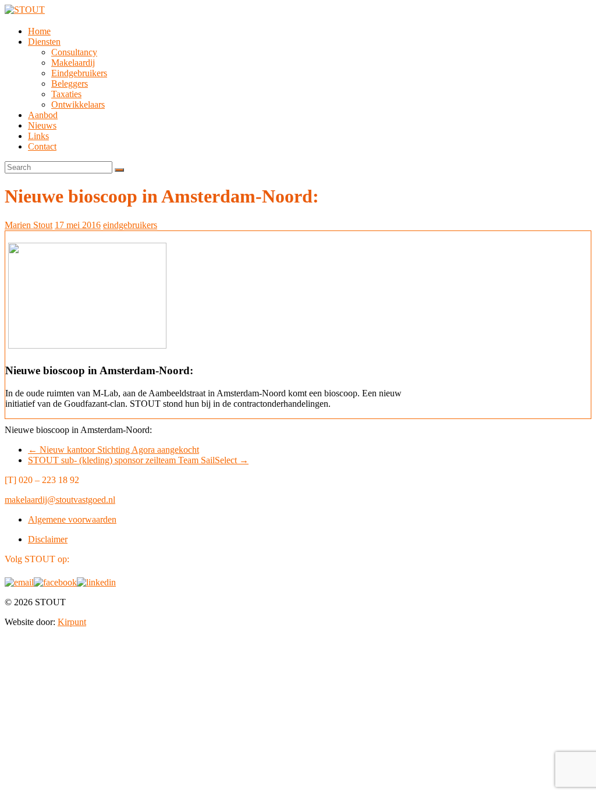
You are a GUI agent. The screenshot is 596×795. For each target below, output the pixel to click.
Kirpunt (72, 622)
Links (38, 136)
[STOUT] (25, 10)
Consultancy (74, 52)
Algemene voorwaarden (72, 519)
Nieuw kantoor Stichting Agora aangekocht (113, 450)
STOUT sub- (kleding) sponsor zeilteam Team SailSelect (138, 460)
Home (39, 31)
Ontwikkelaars (78, 104)
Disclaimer (48, 539)
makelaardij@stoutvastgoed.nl (60, 500)
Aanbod (43, 115)
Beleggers (69, 83)
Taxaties (66, 94)
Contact (42, 146)
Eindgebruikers (79, 73)
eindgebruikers (130, 225)
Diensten (44, 42)
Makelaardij (73, 63)
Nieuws (42, 125)
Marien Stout (28, 225)
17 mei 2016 (78, 225)
